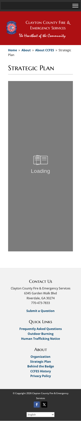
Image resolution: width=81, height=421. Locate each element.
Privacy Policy (40, 376)
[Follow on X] (44, 405)
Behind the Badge (40, 366)
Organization (40, 357)
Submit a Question (40, 311)
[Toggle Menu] (75, 5)
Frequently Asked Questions (40, 329)
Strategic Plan (40, 361)
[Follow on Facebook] (37, 405)
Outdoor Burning (40, 334)
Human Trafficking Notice (40, 339)
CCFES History (40, 371)
